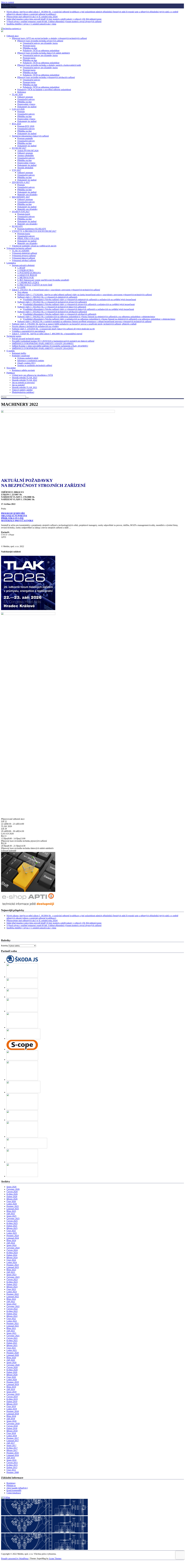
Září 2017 (11, 1443)
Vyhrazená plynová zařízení (24, 255)
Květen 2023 (12, 1282)
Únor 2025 (11, 1231)
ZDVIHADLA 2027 (21, 182)
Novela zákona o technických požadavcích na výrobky (35, 326)
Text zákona (22, 292)
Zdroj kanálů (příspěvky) (17, 1488)
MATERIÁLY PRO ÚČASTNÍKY (17, 520)
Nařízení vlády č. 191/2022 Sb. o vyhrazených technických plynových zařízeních (52, 302)
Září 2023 (11, 1272)
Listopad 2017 (13, 1440)
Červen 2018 (12, 1426)
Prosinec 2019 (13, 1382)
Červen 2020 (12, 1367)
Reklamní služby (19, 353)
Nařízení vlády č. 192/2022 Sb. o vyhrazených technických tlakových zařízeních (51, 307)
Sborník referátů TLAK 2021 (24, 387)
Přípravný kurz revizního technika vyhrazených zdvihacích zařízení (46, 77)
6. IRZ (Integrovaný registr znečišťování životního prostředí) (43, 280)
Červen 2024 (12, 1250)
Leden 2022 (12, 1321)
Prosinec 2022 (13, 1294)
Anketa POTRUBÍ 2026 (27, 150)
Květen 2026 (12, 1194)
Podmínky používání (21, 356)
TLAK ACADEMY (21, 251)
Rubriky (4, 945)
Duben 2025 (12, 1226)
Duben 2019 (12, 1401)
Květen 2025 (12, 1223)
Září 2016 (11, 1458)
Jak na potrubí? (18, 385)
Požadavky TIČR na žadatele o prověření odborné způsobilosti (44, 89)
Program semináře (25, 138)
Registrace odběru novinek (23, 370)
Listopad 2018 (13, 1414)
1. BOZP (21, 268)
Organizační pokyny (31, 80)
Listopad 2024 (13, 1238)
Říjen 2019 (11, 1387)
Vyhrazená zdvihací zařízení (24, 260)
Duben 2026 (12, 1196)
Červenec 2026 (13, 1189)
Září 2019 (11, 1389)
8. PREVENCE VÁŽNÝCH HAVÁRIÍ (34, 285)
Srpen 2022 (11, 1304)
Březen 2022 (12, 1316)
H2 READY (17, 226)
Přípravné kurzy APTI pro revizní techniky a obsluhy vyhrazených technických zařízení (49, 38)
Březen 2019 (12, 1404)
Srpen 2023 (11, 1274)
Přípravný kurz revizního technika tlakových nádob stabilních (43, 53)
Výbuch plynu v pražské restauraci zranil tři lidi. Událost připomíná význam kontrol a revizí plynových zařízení (54, 21)
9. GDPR (21, 287)
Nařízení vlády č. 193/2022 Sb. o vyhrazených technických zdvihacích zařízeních (52, 312)
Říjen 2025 (11, 1211)
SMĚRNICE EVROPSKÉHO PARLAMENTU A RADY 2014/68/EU (43, 343)
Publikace (11, 373)
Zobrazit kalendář (8, 851)
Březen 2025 (12, 1228)
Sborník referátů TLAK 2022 (24, 380)
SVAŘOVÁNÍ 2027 (21, 211)
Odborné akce (13, 36)
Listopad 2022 (13, 1296)
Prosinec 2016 (13, 1453)
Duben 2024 (12, 1255)
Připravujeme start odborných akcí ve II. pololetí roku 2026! (32, 16)
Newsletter (11, 368)
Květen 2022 (12, 1311)
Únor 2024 (11, 1260)
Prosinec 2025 (13, 1206)
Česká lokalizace (14, 1493)
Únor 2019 (11, 1406)
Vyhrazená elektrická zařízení (24, 253)
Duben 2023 (12, 1284)
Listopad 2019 (13, 1384)
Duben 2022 (12, 1314)
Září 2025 (11, 1213)
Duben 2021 (12, 1343)
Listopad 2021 (13, 1326)
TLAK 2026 (17, 94)
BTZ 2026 (16, 124)
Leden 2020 (12, 1379)
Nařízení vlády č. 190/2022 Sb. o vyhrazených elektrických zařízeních (47, 297)
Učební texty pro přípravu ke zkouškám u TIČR (32, 375)
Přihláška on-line (30, 48)
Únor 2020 (11, 1377)
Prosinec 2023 (13, 1265)
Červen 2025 (12, 1221)
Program (21, 111)
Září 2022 (11, 1301)
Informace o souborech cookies (30, 360)
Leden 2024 (12, 1262)
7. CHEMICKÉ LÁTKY (28, 282)
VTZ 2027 (16, 170)
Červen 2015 (12, 1462)
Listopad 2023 (13, 1267)
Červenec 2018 (13, 1423)
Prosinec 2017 (13, 1438)
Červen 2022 (12, 1309)
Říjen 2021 (11, 1328)
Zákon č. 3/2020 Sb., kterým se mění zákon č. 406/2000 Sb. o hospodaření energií (47, 334)
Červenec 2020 (13, 1365)
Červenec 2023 (13, 1277)
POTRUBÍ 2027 (19, 148)
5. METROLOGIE (25, 277)
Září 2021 (11, 1331)
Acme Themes (55, 1558)
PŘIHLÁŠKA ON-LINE (28, 238)
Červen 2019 (12, 1397)
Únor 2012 (11, 1470)
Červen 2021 (12, 1338)
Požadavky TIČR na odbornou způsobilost (41, 50)
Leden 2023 (12, 1292)
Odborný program (25, 97)
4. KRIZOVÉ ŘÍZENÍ (27, 275)
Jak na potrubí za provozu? (23, 382)
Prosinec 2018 (13, 1411)
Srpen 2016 (11, 1460)
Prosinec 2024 (13, 1235)
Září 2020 (11, 1360)
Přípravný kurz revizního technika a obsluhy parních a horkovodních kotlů (49, 65)
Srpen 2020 (11, 1362)
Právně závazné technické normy (26, 338)
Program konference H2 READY (31, 229)
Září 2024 (11, 1243)
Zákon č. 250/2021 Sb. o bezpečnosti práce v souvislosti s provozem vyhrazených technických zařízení (56, 290)
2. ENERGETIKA (25, 270)
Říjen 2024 (11, 1240)
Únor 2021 (11, 1348)
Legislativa (11, 263)
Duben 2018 (12, 1428)
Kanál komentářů (14, 1490)
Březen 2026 (12, 1199)
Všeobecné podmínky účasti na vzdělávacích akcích (34, 246)
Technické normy (14, 336)
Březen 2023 (12, 1287)
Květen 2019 (12, 1399)
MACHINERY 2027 (21, 197)
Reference (21, 92)
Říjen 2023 (11, 1270)
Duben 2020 (12, 1372)
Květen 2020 (12, 1370)
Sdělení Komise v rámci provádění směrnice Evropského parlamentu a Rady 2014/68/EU (50, 346)
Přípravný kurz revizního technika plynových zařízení (40, 41)
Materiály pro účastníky (27, 194)
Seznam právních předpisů (23, 265)
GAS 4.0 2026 (18, 109)
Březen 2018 (12, 1431)
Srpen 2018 (11, 1421)
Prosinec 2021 (13, 1323)
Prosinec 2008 (13, 1472)
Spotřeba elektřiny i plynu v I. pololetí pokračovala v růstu (31, 24)
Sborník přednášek (25, 168)
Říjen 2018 (11, 1416)
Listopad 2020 (13, 1355)
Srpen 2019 (11, 1392)
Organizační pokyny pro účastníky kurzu (40, 43)
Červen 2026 (12, 1191)
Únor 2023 (11, 1289)
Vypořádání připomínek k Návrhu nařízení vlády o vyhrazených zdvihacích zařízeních (59, 314)
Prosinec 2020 (13, 1353)
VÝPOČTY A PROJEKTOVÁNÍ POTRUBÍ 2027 (34, 231)
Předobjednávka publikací (23, 392)
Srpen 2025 (11, 1216)
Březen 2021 (12, 1345)
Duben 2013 (12, 1467)
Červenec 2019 (13, 1394)
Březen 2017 (12, 1450)
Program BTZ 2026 (25, 126)
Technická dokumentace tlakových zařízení (30, 136)
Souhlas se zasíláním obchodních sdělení (34, 365)
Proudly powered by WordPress (14, 1558)
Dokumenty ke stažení (26, 107)
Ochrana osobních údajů (27, 358)
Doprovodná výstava (26, 104)
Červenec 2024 (13, 1248)
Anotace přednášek (25, 155)
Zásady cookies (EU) (26, 363)
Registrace (11, 1483)
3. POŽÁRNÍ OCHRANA (29, 273)
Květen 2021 (12, 1340)
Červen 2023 (12, 1279)
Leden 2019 (12, 1409)
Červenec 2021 (13, 1336)
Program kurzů (23, 214)
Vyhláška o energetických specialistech (28, 331)
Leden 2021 (12, 1350)
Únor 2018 (11, 1433)
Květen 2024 (12, 1253)
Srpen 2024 (11, 1245)
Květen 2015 (12, 1465)
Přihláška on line (30, 60)
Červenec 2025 (13, 1218)
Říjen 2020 (11, 1357)
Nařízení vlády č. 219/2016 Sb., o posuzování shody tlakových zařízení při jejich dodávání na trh (53, 329)
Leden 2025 (12, 1233)
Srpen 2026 (11, 1187)
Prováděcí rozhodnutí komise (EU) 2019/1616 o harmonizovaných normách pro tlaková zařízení (53, 341)
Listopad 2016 (13, 1455)
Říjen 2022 (11, 1299)
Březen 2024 (12, 1257)
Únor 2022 (11, 1318)
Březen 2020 (12, 1375)
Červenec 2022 (13, 1306)
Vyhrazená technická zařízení (19, 248)
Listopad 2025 (13, 1209)
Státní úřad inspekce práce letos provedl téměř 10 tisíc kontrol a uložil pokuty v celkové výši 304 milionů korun (54, 19)
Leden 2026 (12, 1204)
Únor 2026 (11, 1201)
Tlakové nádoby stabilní (22, 390)
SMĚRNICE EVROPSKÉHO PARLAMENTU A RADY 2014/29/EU (43, 348)
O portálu (11, 351)
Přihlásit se (11, 1485)
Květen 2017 (12, 1448)
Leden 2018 (12, 1436)
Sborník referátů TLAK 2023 (24, 377)
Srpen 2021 (11, 1333)
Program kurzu (29, 45)
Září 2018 (11, 1419)
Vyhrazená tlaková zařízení (23, 258)
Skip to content (7, 2)
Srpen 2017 (11, 1445)
